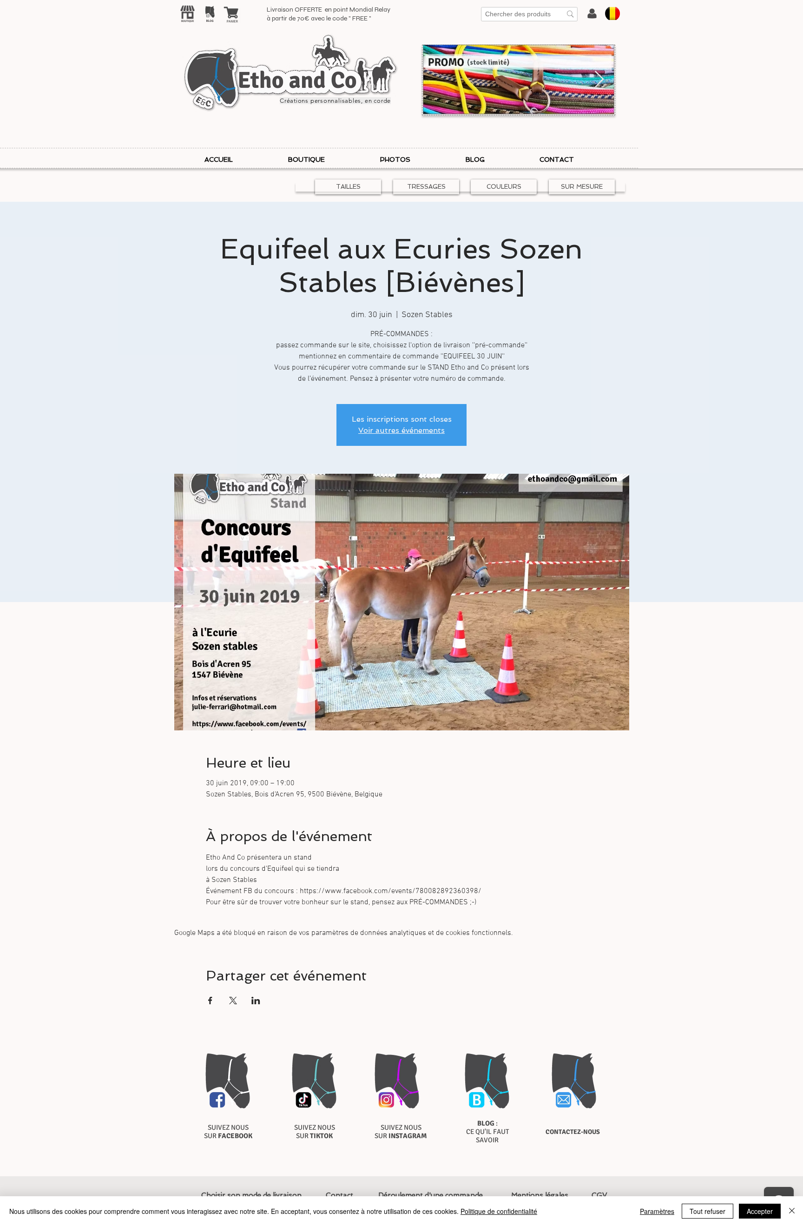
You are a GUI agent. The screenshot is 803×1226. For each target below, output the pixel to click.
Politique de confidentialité (499, 1211)
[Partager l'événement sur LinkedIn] (255, 1000)
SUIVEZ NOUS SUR (228, 1131)
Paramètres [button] (657, 1211)
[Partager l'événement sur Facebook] (210, 1000)
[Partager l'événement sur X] (233, 1000)
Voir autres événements (401, 430)
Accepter (760, 1211)
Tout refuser (707, 1211)
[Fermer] (791, 1211)
